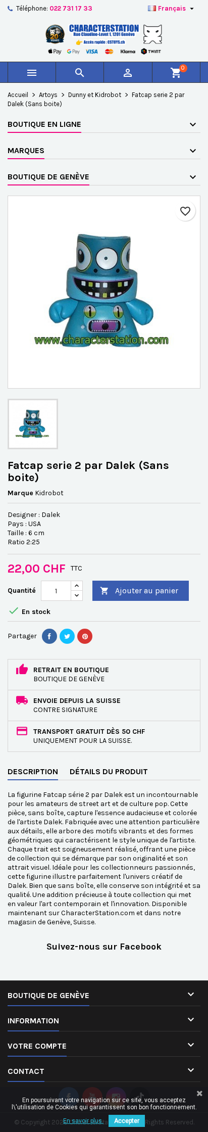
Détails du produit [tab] (109, 771)
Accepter (126, 1120)
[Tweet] (67, 636)
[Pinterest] (84, 636)
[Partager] (49, 636)
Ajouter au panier (139, 590)
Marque (20, 493)
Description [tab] (33, 771)
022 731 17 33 (70, 8)
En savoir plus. (83, 1120)
